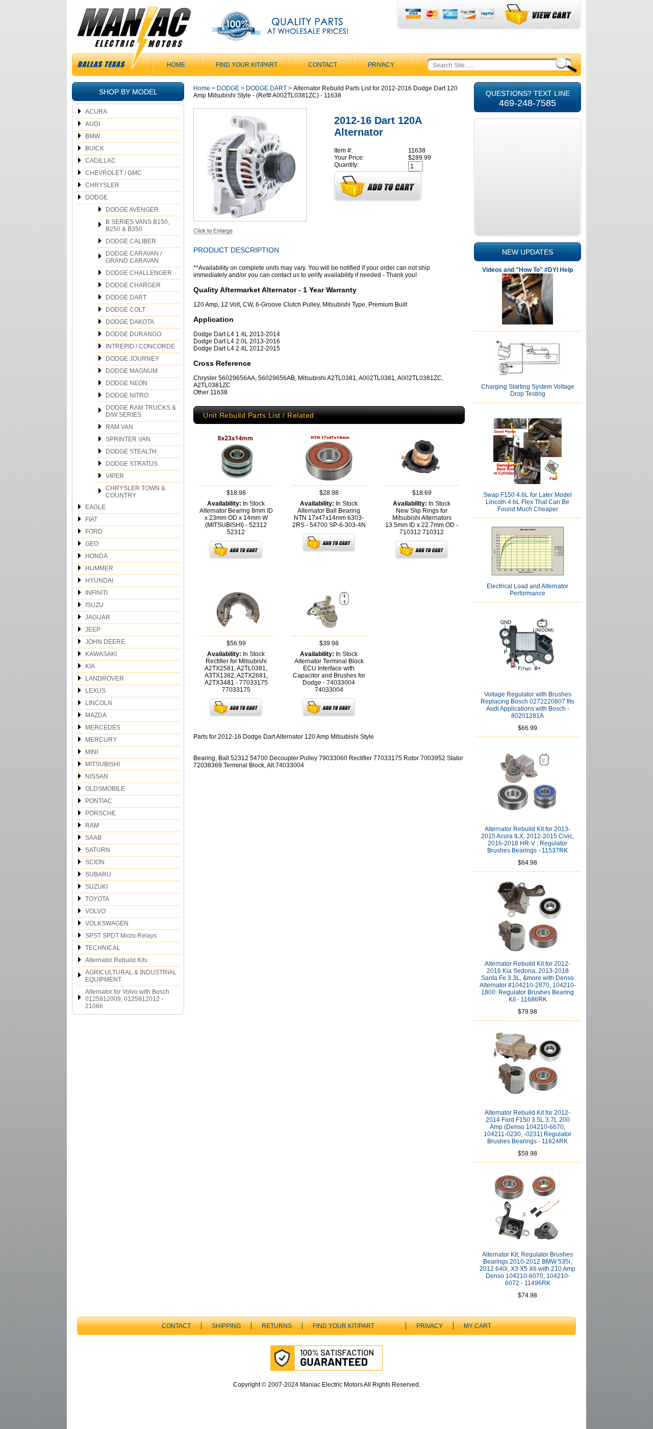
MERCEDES (102, 727)
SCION (95, 862)
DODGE (96, 197)
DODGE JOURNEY (132, 358)
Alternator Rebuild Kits (116, 960)
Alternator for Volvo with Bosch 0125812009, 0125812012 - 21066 (127, 999)
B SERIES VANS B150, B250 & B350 (137, 225)
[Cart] (538, 14)
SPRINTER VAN (128, 439)
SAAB (93, 837)
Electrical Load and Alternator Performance (527, 590)
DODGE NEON (126, 383)
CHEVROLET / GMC (113, 173)
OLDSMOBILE (105, 788)
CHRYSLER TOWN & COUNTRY (135, 492)
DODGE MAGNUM (132, 370)
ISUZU (94, 605)
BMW (92, 136)
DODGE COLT (125, 309)
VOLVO (95, 911)
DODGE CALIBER (131, 241)
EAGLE (95, 507)
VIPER (115, 476)
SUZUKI (96, 886)
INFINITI (96, 592)
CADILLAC (100, 160)
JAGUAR (97, 617)
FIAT (91, 519)
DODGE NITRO (127, 395)
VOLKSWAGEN (107, 923)
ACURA (96, 111)
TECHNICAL (102, 947)
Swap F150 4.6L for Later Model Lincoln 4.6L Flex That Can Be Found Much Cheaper (527, 502)
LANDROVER (104, 678)
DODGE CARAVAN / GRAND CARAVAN (134, 257)
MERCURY (101, 739)
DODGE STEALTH (131, 451)
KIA (90, 666)
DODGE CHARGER (133, 285)
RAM (92, 825)
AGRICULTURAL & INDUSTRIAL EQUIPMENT (131, 976)
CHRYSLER (102, 185)
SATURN (97, 850)
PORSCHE (100, 813)
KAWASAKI (101, 654)
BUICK (94, 148)
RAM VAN (119, 427)
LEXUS (95, 690)
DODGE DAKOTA (130, 321)
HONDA (96, 556)
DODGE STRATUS (132, 463)
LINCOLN (98, 703)
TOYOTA (97, 898)
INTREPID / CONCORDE (140, 346)
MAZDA (96, 715)
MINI (91, 752)
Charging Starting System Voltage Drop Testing (527, 390)
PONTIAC (98, 801)
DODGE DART (126, 297)
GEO (91, 543)
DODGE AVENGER (132, 209)
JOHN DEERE (105, 641)
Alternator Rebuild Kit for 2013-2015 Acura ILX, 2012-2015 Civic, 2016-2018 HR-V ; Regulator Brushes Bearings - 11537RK (527, 839)
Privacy (381, 64)
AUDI (92, 124)
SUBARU (98, 874)
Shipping (226, 1326)
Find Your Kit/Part (247, 64)
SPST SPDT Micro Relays (121, 935)
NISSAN (96, 776)
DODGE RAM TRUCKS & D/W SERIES (141, 411)
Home (201, 88)
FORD (94, 531)
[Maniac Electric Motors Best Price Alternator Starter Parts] (133, 39)
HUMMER (99, 568)
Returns (277, 1326)
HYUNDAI (99, 580)
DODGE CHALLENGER (139, 273)
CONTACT (322, 64)
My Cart (477, 1326)
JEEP (93, 629)
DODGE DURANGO (133, 334)
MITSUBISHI (102, 764)
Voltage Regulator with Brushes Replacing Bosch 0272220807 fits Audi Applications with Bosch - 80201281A (527, 705)
